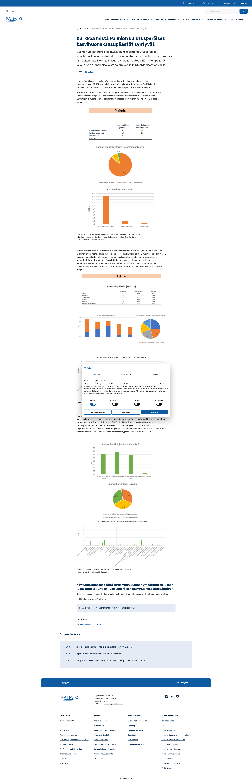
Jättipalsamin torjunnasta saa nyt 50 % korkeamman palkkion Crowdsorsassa (110, 660)
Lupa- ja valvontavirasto (171, 749)
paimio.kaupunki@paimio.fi (113, 704)
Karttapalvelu (65, 726)
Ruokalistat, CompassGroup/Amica (74, 740)
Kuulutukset (132, 735)
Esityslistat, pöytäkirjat (137, 721)
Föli (162, 726)
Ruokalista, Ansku (67, 744)
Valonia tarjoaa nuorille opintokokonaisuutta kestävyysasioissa (104, 647)
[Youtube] (177, 696)
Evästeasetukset (101, 740)
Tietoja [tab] (155, 374)
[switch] (115, 404)
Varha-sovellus (167, 759)
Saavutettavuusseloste (103, 754)
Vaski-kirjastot (167, 768)
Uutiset (85, 29)
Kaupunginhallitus (135, 726)
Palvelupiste (99, 726)
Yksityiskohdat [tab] (126, 374)
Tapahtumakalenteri (68, 754)
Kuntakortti (64, 730)
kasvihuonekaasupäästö (85, 624)
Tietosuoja (98, 759)
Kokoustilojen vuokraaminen (105, 749)
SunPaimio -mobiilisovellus (71, 749)
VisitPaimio (64, 763)
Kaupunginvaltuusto (136, 730)
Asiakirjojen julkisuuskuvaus (105, 730)
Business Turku (167, 721)
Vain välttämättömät (98, 412)
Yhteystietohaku (100, 721)
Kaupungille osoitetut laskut (105, 744)
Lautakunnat (133, 740)
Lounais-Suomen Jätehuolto (173, 740)
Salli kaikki (154, 412)
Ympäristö (89, 72)
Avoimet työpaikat (101, 735)
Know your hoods (168, 730)
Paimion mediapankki (68, 735)
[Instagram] (172, 696)
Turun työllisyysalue (169, 744)
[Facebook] (166, 696)
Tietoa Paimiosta (67, 721)
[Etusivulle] (78, 29)
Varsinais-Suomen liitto (170, 763)
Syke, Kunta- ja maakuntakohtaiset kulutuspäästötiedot (107, 608)
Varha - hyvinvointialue (170, 754)
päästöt (99, 624)
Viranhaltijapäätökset (136, 744)
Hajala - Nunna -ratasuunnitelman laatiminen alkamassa (101, 653)
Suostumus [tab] (97, 374)
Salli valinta (126, 412)
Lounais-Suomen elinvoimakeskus (175, 735)
